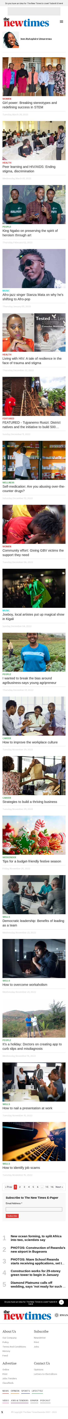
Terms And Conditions (14, 1346)
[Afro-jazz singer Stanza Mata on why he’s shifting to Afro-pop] (34, 268)
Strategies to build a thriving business (29, 802)
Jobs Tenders (9, 1378)
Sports (25, 1390)
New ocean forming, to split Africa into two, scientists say (36, 1238)
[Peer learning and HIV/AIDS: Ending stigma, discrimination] (34, 140)
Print (36, 1342)
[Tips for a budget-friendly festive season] (34, 835)
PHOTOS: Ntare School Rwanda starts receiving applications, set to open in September (33, 1263)
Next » (59, 1186)
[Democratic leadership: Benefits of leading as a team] (34, 894)
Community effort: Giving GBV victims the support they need (33, 553)
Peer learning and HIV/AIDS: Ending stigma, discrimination (28, 169)
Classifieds (8, 1383)
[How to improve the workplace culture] (34, 716)
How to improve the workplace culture (30, 742)
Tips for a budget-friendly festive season (31, 861)
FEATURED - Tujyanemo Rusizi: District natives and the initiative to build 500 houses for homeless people (31, 425)
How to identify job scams (21, 1168)
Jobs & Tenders (19, 1400)
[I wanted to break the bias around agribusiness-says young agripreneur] (34, 652)
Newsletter (40, 1337)
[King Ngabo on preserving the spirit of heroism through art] (34, 204)
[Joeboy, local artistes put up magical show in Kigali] (34, 588)
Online (5, 1369)
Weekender (9, 857)
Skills (6, 917)
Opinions (38, 1369)
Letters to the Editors (45, 1374)
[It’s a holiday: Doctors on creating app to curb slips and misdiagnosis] (34, 1018)
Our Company (9, 1337)
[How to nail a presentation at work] (34, 1082)
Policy (5, 1342)
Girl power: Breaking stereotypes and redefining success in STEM (29, 105)
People (6, 226)
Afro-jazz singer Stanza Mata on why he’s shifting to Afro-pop (32, 297)
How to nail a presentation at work (27, 1108)
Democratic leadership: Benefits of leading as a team (33, 923)
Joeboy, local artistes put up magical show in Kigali (33, 617)
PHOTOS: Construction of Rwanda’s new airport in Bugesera (38, 1249)
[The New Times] (26, 26)
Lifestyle (37, 1390)
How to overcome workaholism (24, 984)
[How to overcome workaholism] (34, 958)
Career (6, 738)
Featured (8, 418)
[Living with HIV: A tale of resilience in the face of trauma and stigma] (34, 332)
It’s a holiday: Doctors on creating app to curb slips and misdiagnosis (32, 1046)
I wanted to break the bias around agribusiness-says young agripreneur (29, 680)
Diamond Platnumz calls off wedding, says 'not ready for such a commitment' (33, 1286)
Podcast (45, 1400)
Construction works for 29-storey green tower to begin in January (36, 1273)
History (6, 1351)
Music (6, 290)
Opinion (15, 1390)
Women (6, 98)
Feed (5, 1355)
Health (6, 162)
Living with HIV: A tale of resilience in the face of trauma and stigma (32, 361)
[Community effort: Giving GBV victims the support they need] (34, 524)
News (5, 1390)
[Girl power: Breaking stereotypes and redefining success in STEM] (34, 76)
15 (46, 1186)
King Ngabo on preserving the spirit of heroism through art (30, 233)
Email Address (14, 1203)
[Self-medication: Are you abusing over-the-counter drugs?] (34, 460)
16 (52, 1186)
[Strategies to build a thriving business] (34, 775)
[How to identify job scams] (34, 1141)
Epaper (34, 1400)
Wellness (8, 482)
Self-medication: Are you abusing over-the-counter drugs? (33, 489)
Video (5, 1400)
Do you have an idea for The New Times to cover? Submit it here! (34, 3)
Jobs (36, 1346)
